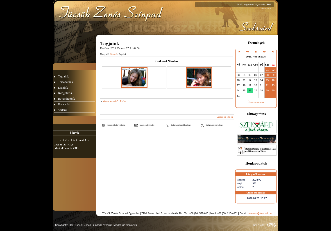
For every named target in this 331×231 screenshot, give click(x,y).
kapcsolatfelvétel (147, 125)
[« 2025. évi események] (239, 51)
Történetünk (65, 82)
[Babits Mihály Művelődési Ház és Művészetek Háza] (257, 154)
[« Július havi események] (247, 51)
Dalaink (63, 87)
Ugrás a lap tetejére (225, 117)
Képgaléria (65, 93)
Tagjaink (63, 76)
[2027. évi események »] (273, 51)
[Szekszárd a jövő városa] (257, 132)
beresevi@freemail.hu (260, 213)
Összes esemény (256, 102)
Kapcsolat (64, 104)
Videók (62, 110)
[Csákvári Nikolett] (134, 87)
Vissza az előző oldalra (114, 101)
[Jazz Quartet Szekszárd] (257, 142)
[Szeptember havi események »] (264, 51)
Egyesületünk (66, 98)
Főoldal (113, 54)
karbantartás (266, 8)
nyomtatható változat (116, 125)
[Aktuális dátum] (256, 51)
